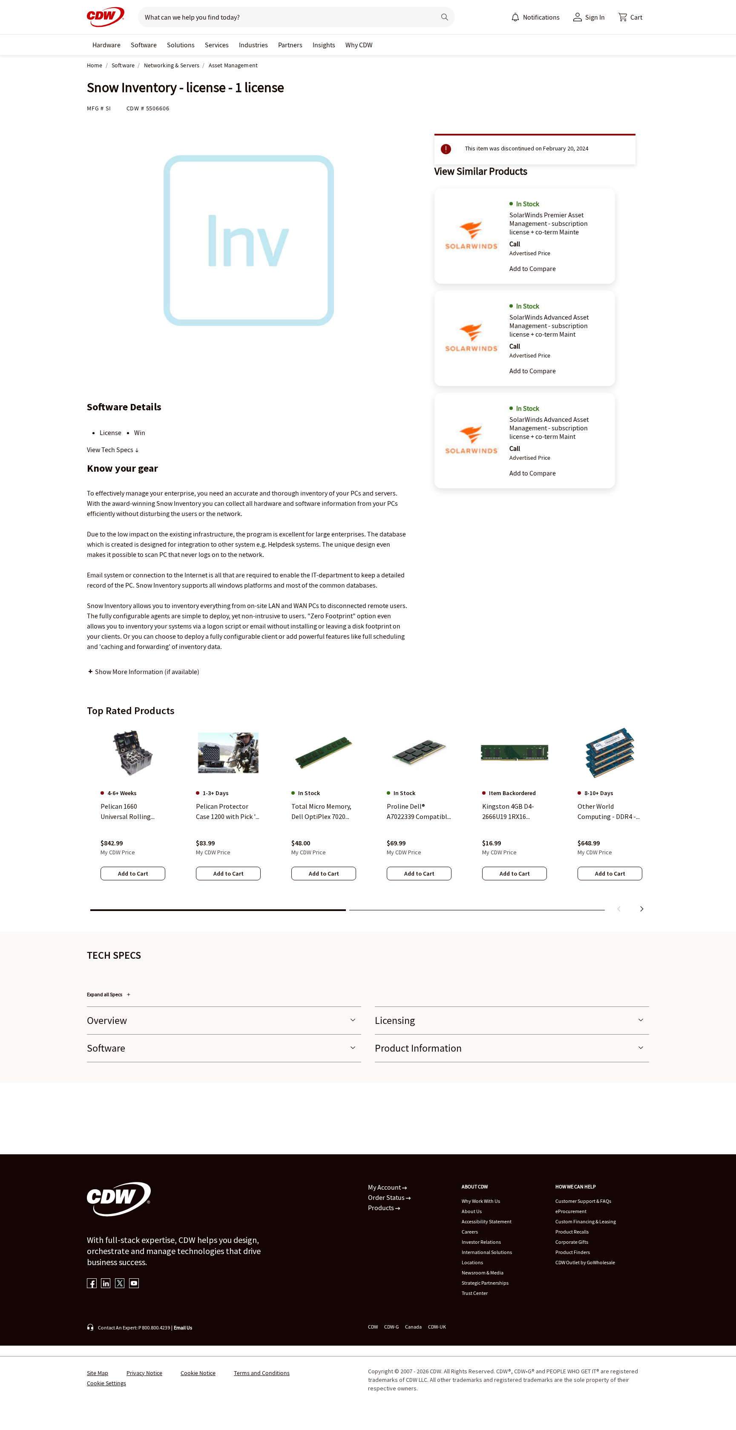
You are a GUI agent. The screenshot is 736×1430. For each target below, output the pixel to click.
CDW (373, 1326)
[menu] (535, 17)
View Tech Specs (111, 449)
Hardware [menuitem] (106, 44)
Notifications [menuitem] (541, 17)
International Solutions (487, 1252)
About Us (472, 1211)
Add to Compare (532, 268)
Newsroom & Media (482, 1272)
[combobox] (283, 17)
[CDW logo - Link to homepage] (105, 17)
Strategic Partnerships (485, 1283)
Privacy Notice (144, 1373)
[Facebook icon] (92, 1284)
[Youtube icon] (134, 1284)
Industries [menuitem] (253, 44)
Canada (413, 1326)
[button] (630, 17)
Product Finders (572, 1252)
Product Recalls (572, 1231)
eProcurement (570, 1211)
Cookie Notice (198, 1373)
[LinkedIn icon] (106, 1284)
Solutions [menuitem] (181, 44)
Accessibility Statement (487, 1221)
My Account (385, 1187)
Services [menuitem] (217, 44)
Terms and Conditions (262, 1373)
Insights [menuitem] (324, 44)
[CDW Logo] (105, 17)
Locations (472, 1262)
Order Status (387, 1197)
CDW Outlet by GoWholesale (585, 1262)
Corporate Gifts (571, 1242)
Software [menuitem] (144, 44)
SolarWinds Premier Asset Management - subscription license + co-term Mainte (548, 223)
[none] (106, 45)
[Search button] (444, 17)
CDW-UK (437, 1326)
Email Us (183, 1327)
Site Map (97, 1373)
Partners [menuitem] (290, 44)
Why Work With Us (481, 1201)
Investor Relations (481, 1242)
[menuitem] (515, 17)
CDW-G (391, 1326)
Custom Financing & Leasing (585, 1221)
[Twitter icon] (120, 1284)
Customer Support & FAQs (583, 1201)
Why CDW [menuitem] (359, 44)
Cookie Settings (106, 1383)
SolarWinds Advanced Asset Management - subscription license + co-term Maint (549, 325)
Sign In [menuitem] (595, 17)
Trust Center (475, 1293)
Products (381, 1207)
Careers (470, 1231)
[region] (368, 820)
